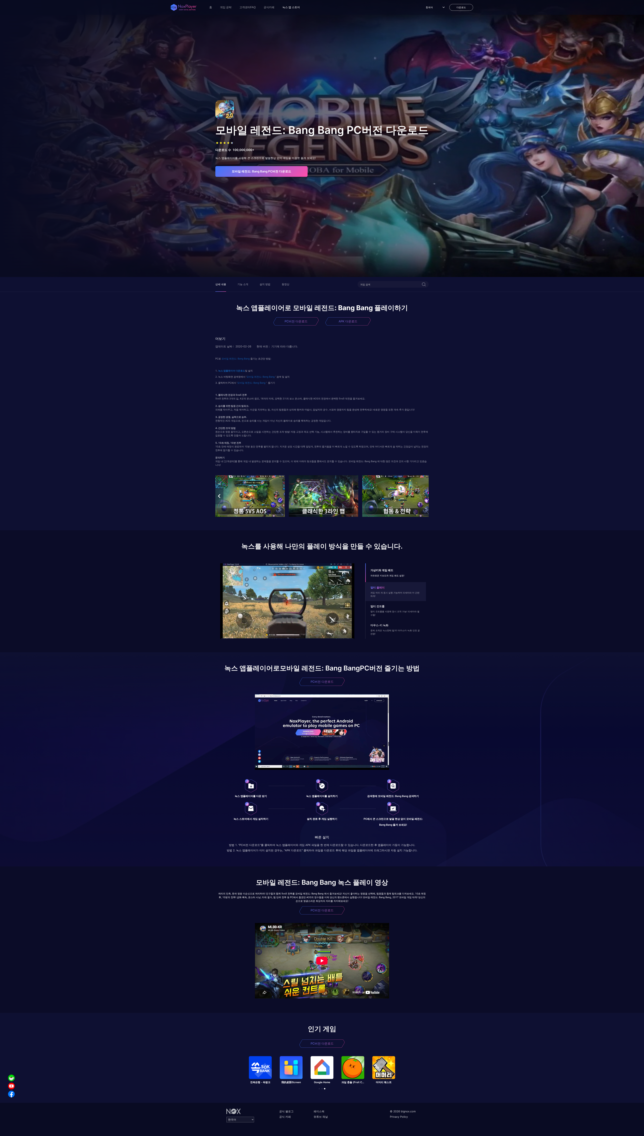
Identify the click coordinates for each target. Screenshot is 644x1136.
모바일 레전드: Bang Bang (236, 358)
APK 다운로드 (348, 321)
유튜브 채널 (321, 1116)
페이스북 (319, 1111)
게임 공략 (225, 7)
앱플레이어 (229, 370)
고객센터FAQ (247, 7)
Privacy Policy (399, 1116)
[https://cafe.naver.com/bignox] (11, 1078)
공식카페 (269, 7)
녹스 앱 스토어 (291, 7)
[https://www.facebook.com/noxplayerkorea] (11, 1094)
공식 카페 (285, 1116)
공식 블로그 (286, 1111)
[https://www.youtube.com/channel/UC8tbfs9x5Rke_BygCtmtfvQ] (11, 1086)
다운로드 (240, 370)
